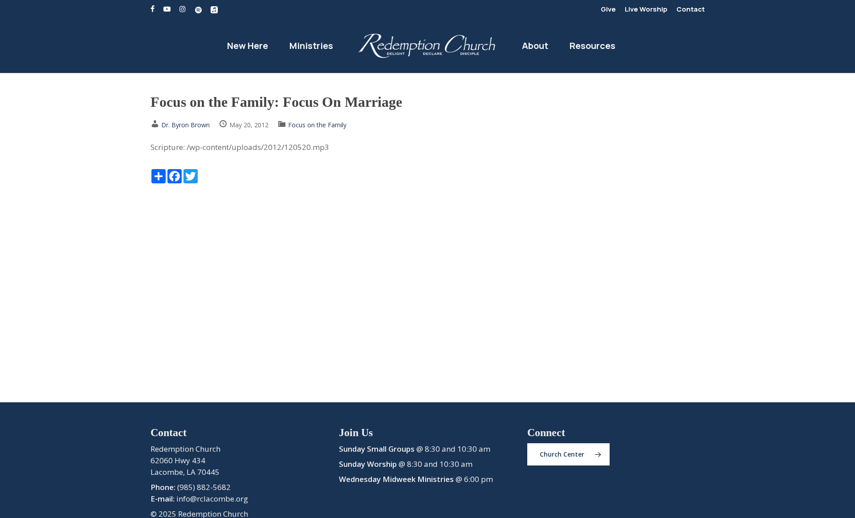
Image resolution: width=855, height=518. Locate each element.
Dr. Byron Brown (185, 125)
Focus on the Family (317, 125)
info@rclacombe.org (212, 499)
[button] (568, 454)
